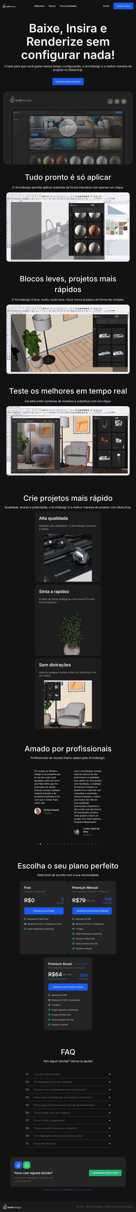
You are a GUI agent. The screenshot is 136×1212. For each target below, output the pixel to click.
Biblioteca (39, 6)
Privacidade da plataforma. (82, 1190)
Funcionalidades (68, 6)
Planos (52, 6)
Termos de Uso (58, 1190)
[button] (37, 844)
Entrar (106, 6)
